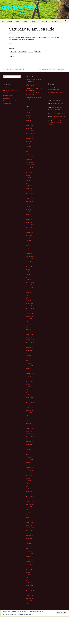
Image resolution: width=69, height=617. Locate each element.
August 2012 (29, 538)
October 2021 (29, 261)
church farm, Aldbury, (8, 87)
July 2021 (28, 269)
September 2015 (30, 441)
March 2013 (28, 520)
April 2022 (28, 245)
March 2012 (28, 551)
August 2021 (29, 266)
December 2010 (30, 590)
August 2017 (29, 381)
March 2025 (28, 154)
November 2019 (30, 311)
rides (24, 33)
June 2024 (28, 178)
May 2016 (28, 420)
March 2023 (28, 217)
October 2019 (29, 313)
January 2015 (29, 462)
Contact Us (25, 21)
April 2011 (28, 580)
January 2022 (29, 253)
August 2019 (29, 319)
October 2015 (29, 439)
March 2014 (28, 488)
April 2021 (28, 277)
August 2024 (29, 172)
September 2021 (30, 264)
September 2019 (30, 316)
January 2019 (29, 337)
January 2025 (29, 159)
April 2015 (28, 454)
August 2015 (29, 444)
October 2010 (29, 595)
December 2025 (30, 131)
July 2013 (28, 509)
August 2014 (29, 475)
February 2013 (29, 522)
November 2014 (30, 467)
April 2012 (28, 548)
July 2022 (28, 238)
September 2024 (30, 170)
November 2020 (30, 285)
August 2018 (29, 350)
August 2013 (29, 507)
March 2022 (28, 248)
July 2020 (28, 295)
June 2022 (28, 240)
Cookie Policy (30, 614)
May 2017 (28, 389)
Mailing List (35, 21)
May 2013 (28, 514)
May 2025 (28, 149)
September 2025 (30, 138)
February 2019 (29, 334)
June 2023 (28, 209)
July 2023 (28, 206)
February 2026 (29, 125)
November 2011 (30, 561)
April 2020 (28, 298)
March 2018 (28, 363)
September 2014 (30, 473)
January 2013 (29, 525)
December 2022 (30, 225)
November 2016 (30, 405)
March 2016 (28, 426)
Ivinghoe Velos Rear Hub (9, 95)
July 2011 (28, 572)
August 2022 (29, 235)
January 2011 (29, 588)
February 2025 (29, 157)
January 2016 (29, 431)
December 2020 (30, 282)
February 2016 (29, 428)
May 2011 (28, 577)
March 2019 (28, 332)
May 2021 (28, 274)
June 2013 (28, 512)
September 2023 (30, 201)
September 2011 (30, 567)
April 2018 (28, 360)
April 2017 (28, 392)
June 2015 (28, 449)
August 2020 (29, 292)
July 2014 (28, 478)
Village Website (7, 103)
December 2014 (30, 465)
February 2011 (29, 585)
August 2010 (29, 601)
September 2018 (30, 347)
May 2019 (28, 326)
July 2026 (28, 112)
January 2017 (29, 399)
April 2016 (28, 423)
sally (30, 33)
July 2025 (28, 144)
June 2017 (28, 386)
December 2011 (30, 559)
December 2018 (30, 339)
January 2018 (29, 368)
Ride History (45, 21)
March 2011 (28, 582)
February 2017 (29, 397)
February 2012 (29, 554)
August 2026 (29, 110)
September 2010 (30, 598)
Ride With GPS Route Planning (55, 92)
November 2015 (30, 436)
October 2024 (29, 167)
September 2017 (30, 379)
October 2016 (29, 407)
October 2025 (29, 136)
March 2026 (28, 123)
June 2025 (28, 146)
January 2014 (29, 494)
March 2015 (28, 457)
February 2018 (29, 366)
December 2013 (30, 496)
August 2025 (29, 141)
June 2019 (28, 324)
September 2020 (30, 290)
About (17, 21)
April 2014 (28, 486)
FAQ (3, 21)
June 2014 (28, 480)
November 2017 (30, 373)
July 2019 (28, 321)
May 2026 (28, 117)
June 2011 (28, 574)
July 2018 (28, 352)
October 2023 (29, 198)
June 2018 (28, 355)
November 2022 (30, 227)
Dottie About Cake (8, 93)
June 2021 (28, 272)
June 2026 (28, 115)
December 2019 (30, 308)
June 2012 (28, 543)
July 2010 (28, 603)
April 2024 (28, 183)
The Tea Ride (55, 21)
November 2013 (30, 499)
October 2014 (29, 470)
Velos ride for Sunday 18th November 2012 (52, 69)
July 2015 (28, 447)
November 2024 (30, 164)
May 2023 (28, 211)
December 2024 (30, 162)
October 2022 (29, 230)
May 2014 (28, 483)
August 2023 (29, 204)
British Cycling (51, 87)
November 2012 (30, 530)
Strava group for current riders (11, 101)
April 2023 (28, 214)
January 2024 (29, 191)
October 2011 (29, 564)
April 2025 (28, 151)
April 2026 (28, 120)
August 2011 (29, 569)
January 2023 (29, 222)
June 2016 (28, 418)
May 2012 (28, 546)
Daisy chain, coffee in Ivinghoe (10, 90)
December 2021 (30, 256)
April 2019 (28, 329)
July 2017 (28, 384)
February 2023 (29, 219)
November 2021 (30, 258)
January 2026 (29, 128)
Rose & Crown (6, 98)
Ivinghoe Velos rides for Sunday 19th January (55, 122)
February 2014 (29, 491)
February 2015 (29, 460)
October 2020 (29, 287)
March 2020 (28, 300)
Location (9, 21)
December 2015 (30, 433)
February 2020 (29, 303)
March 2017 (28, 394)
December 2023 (30, 193)
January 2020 (29, 305)
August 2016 (29, 413)
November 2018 (30, 342)
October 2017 (29, 376)
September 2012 (30, 535)
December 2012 (30, 527)
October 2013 (29, 501)
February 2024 (29, 188)
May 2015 (28, 452)
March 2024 (28, 185)
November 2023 (30, 196)
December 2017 (30, 371)
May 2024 (28, 180)
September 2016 (30, 410)
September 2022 (30, 232)
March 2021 (28, 279)
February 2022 (29, 251)
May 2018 (28, 358)
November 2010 (30, 593)
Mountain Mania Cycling (53, 89)
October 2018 (29, 345)
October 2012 (29, 533)
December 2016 (30, 402)
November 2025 (30, 133)
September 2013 (30, 504)
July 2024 (28, 175)
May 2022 (28, 243)
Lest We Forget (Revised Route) (13, 69)
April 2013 (28, 517)
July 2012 (28, 541)
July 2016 (28, 415)
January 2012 (29, 556)
